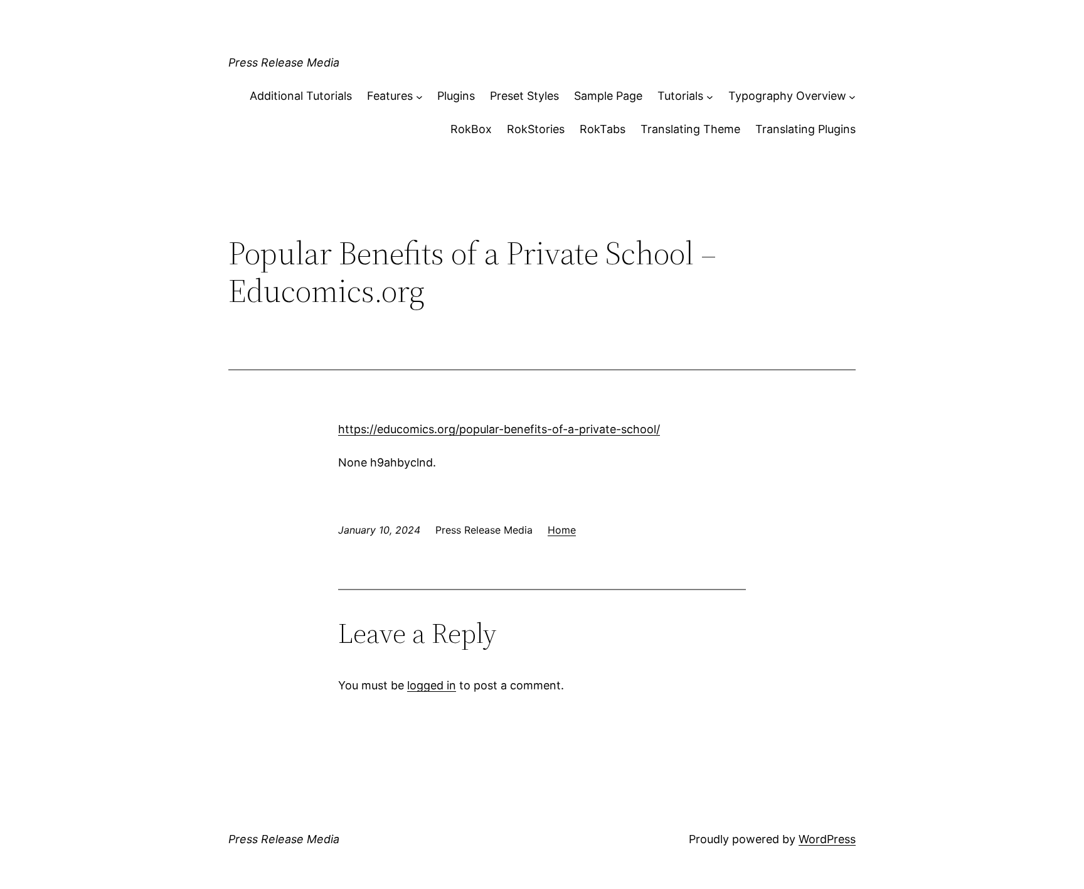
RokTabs (602, 129)
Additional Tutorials (301, 95)
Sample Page (608, 95)
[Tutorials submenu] (709, 96)
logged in (431, 685)
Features (390, 95)
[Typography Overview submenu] (852, 96)
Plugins (456, 95)
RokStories (536, 129)
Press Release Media (283, 62)
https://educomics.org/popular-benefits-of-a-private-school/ (499, 429)
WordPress (827, 839)
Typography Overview (787, 95)
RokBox (471, 129)
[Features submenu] (419, 96)
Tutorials (680, 95)
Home (562, 530)
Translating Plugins (805, 129)
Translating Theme (690, 129)
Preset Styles (524, 95)
